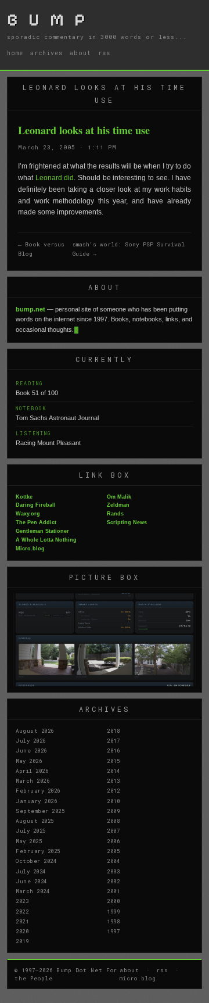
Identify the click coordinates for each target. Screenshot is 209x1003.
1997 (113, 930)
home (15, 53)
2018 (113, 730)
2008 (113, 820)
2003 (113, 871)
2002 (113, 880)
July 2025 (31, 830)
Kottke (24, 497)
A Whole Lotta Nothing (46, 540)
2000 (113, 900)
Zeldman (118, 505)
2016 (113, 750)
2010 (113, 800)
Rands (115, 514)
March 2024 (32, 890)
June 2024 (31, 880)
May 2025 (29, 840)
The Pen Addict (36, 522)
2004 (113, 860)
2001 (113, 890)
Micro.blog (30, 548)
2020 (22, 930)
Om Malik (119, 497)
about (80, 53)
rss (104, 53)
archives (46, 53)
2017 (113, 740)
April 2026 (32, 770)
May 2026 (29, 760)
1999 (113, 911)
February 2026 (38, 790)
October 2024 (36, 860)
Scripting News (127, 522)
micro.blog (138, 978)
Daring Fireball (36, 505)
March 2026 (32, 780)
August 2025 (35, 820)
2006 (113, 840)
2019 (22, 940)
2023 (22, 900)
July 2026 (31, 740)
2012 (113, 790)
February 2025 (38, 850)
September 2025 (40, 810)
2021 (22, 921)
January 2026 (36, 800)
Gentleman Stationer (42, 531)
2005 (113, 850)
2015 (113, 760)
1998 (113, 921)
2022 (22, 911)
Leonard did (54, 178)
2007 (113, 830)
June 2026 (31, 750)
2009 (113, 810)
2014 (113, 770)
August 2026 (35, 730)
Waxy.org (28, 514)
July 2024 (31, 871)
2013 (113, 780)
